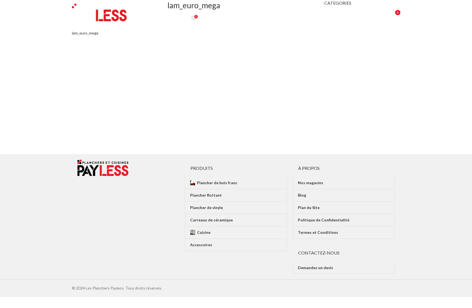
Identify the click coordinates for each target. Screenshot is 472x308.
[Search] (379, 12)
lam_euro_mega (85, 33)
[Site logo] (99, 12)
